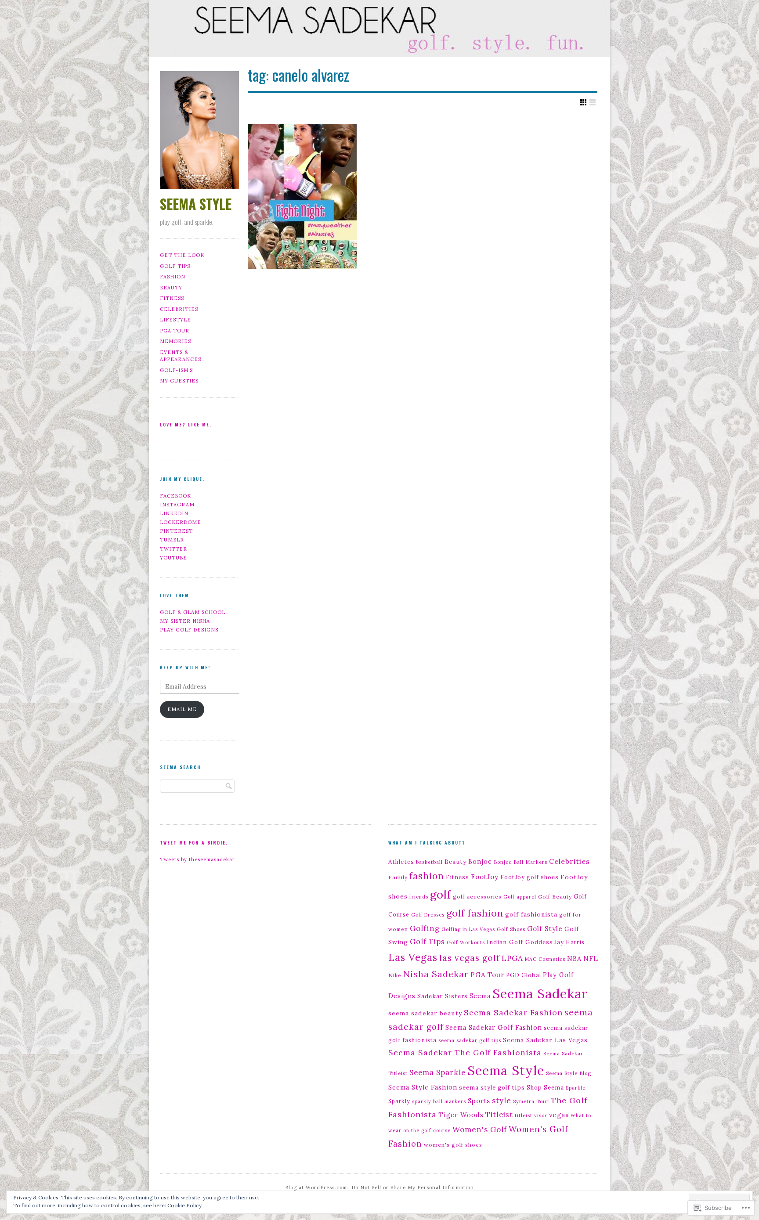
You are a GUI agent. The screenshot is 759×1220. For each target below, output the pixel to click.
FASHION (172, 277)
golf (440, 894)
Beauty (455, 862)
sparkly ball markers (439, 1101)
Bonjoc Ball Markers (520, 862)
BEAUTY (171, 288)
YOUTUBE (173, 558)
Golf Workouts (466, 942)
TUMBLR (172, 540)
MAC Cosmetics (545, 959)
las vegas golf (469, 958)
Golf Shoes (511, 929)
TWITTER (173, 549)
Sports (479, 1101)
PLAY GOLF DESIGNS (189, 630)
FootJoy (485, 877)
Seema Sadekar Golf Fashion (493, 1027)
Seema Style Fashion (422, 1087)
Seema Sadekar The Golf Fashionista (465, 1052)
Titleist (499, 1114)
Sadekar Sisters (442, 996)
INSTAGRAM (177, 505)
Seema (480, 996)
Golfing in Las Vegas (468, 929)
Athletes (401, 862)
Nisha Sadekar (436, 973)
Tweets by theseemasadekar (197, 859)
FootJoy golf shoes (529, 877)
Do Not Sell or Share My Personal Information (412, 1187)
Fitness (457, 877)
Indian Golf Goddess (520, 942)
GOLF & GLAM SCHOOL (192, 612)
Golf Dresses (428, 915)
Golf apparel (519, 897)
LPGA (512, 958)
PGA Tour (487, 975)
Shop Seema (545, 1087)
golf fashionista (531, 914)
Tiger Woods (461, 1115)
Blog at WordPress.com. (317, 1187)
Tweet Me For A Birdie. (194, 842)
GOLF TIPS (175, 266)
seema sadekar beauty (425, 1013)
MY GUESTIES (179, 381)
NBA (574, 959)
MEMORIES (175, 341)
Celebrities (569, 861)
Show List (592, 102)
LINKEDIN (174, 513)
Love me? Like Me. (186, 424)
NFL (590, 958)
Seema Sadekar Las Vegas (545, 1040)
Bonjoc (480, 862)
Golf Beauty (555, 896)
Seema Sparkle (437, 1072)
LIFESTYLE (175, 320)
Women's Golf (479, 1129)
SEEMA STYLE (195, 203)
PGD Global (523, 974)
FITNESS (172, 298)
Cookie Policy (184, 1205)
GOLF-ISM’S (176, 370)
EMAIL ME (182, 709)
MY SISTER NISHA (185, 621)
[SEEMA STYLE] (379, 30)
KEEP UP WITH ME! (185, 667)
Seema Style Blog (568, 1073)
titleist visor (531, 1115)
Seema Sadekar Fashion (513, 1012)
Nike (394, 975)
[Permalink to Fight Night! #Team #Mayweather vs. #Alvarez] (302, 196)
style (501, 1100)
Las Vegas (412, 957)
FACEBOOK (175, 496)
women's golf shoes (453, 1144)
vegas (559, 1115)
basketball (429, 862)
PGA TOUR (174, 331)
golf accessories (477, 896)
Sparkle (576, 1088)
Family (398, 877)
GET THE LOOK (182, 255)
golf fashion (474, 913)
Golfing (425, 928)
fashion (426, 876)
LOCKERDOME (180, 522)
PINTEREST (176, 531)
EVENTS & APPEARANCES (180, 356)
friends (418, 897)
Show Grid (583, 102)
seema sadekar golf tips (469, 1040)
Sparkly (399, 1100)
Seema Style (505, 1070)
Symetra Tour (531, 1101)
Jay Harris (570, 942)
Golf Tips (427, 941)
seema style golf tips (492, 1087)
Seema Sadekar (540, 993)
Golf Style (545, 928)
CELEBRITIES (179, 309)
